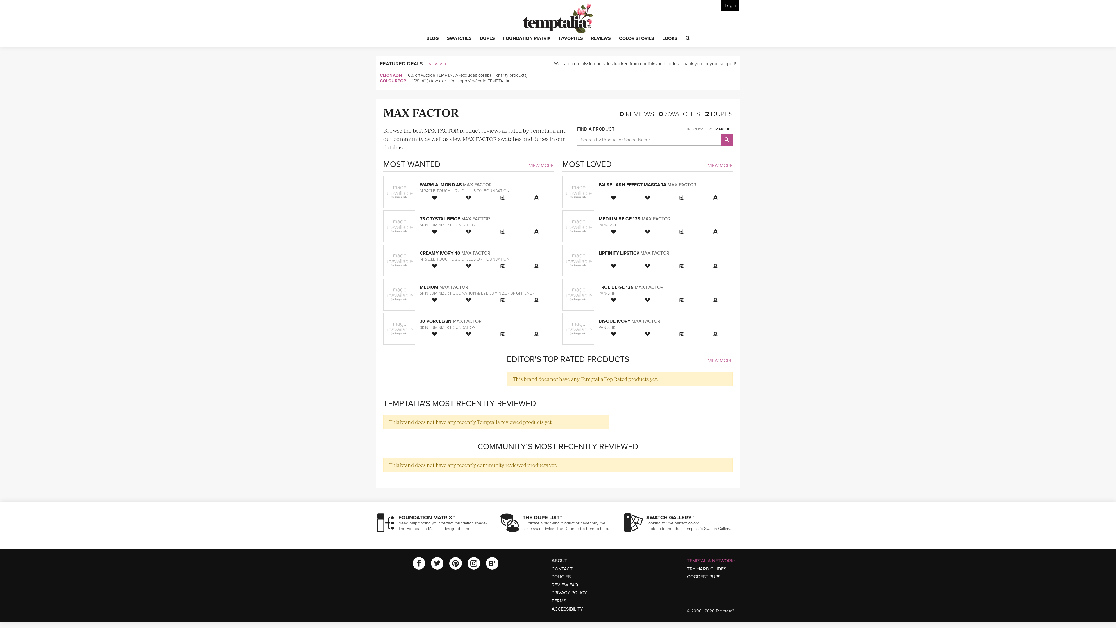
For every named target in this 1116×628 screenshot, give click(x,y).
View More (541, 166)
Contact (562, 569)
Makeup (722, 129)
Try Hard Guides (706, 569)
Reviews (637, 114)
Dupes (719, 114)
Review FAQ (565, 585)
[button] (432, 38)
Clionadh (391, 75)
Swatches (679, 114)
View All (438, 64)
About (559, 561)
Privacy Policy (569, 593)
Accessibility (567, 609)
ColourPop (393, 80)
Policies (561, 577)
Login (730, 5)
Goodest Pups (703, 577)
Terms (559, 601)
